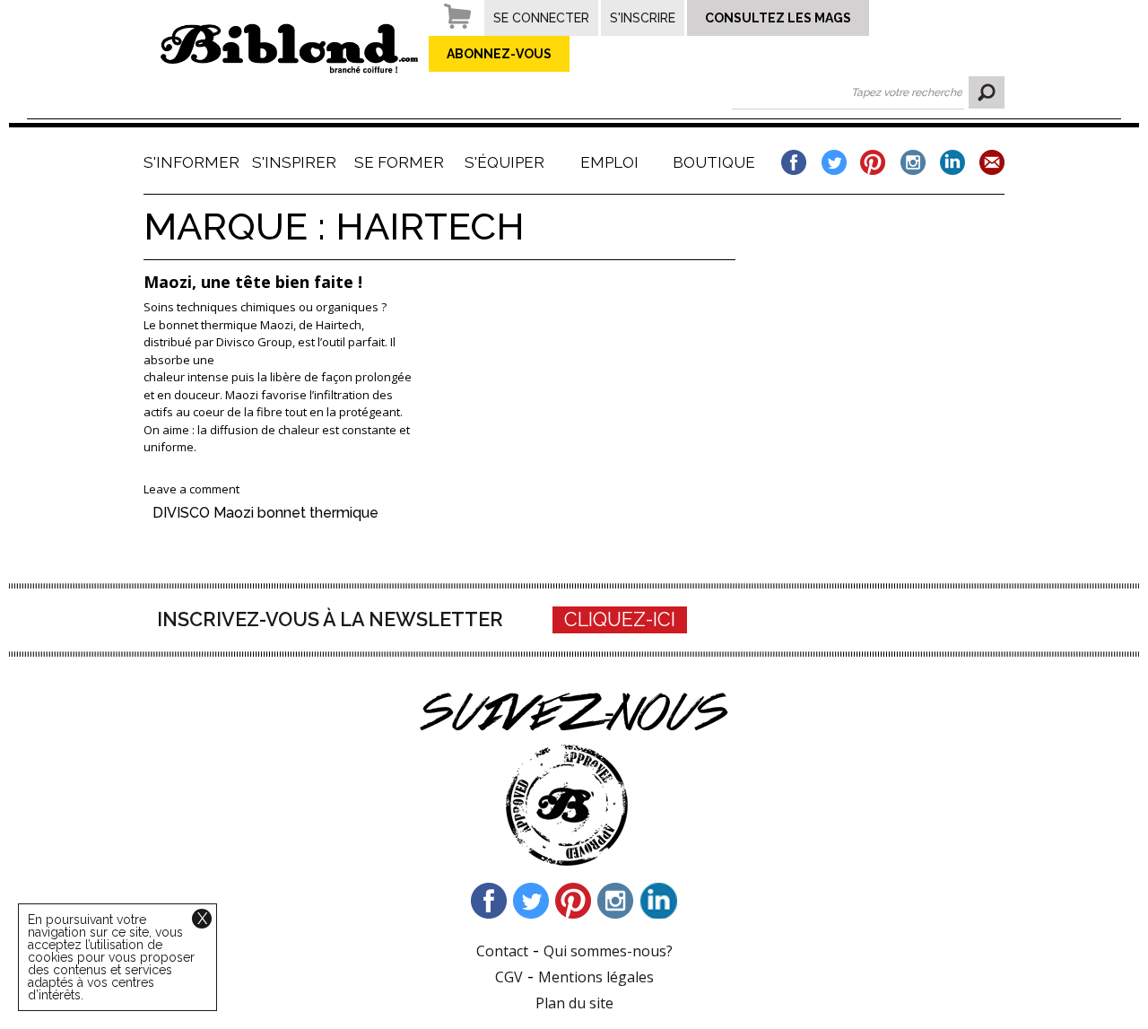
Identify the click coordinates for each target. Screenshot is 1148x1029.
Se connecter (541, 18)
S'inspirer (294, 162)
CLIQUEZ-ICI (619, 619)
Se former (399, 162)
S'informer (189, 162)
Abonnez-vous (499, 54)
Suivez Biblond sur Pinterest (574, 901)
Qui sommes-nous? (608, 951)
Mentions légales (596, 977)
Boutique (714, 162)
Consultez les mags (778, 18)
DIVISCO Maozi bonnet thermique (265, 512)
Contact (502, 951)
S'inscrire (642, 18)
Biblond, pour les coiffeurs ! (289, 48)
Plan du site (574, 1003)
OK (986, 92)
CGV (509, 977)
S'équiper (504, 162)
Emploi (609, 162)
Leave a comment (191, 489)
